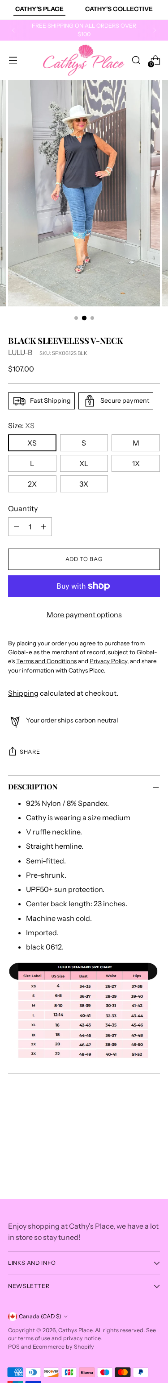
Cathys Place (75, 1330)
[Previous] (13, 30)
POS (14, 1346)
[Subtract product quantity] (17, 527)
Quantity (23, 508)
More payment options (84, 614)
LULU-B (20, 352)
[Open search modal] (136, 60)
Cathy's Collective (119, 9)
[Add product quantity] (43, 527)
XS (32, 442)
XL (83, 463)
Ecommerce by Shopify (63, 1346)
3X (83, 483)
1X (136, 463)
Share (30, 751)
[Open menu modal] (13, 60)
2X (32, 483)
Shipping (23, 693)
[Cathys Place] (83, 60)
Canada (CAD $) (40, 1316)
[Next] (154, 30)
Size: (21, 425)
